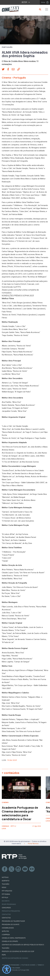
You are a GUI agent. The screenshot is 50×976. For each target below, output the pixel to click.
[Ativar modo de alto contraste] (6, 969)
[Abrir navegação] (46, 9)
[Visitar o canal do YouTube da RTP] (25, 869)
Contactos (6, 914)
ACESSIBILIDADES (8, 928)
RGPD (4, 955)
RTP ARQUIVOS (7, 891)
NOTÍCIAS (5, 877)
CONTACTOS (6, 918)
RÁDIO (4, 887)
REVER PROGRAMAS (9, 904)
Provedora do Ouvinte (10, 924)
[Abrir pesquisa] (39, 9)
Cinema (6, 77)
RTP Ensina (6, 894)
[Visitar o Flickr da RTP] (32, 869)
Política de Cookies (28, 965)
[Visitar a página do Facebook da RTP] (5, 869)
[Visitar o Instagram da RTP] (18, 869)
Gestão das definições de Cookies (15, 958)
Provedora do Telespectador (13, 921)
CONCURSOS (6, 908)
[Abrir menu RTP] (25, 2)
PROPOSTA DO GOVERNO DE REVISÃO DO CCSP (18, 951)
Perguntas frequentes (11, 911)
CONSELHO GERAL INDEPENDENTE (14, 938)
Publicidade (15, 968)
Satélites (5, 931)
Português (7, 47)
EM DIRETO (5, 901)
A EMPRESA (6, 934)
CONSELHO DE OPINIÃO (10, 941)
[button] (4, 69)
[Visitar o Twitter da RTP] (11, 869)
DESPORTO (5, 881)
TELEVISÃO (5, 884)
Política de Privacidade (10, 965)
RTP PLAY (5, 897)
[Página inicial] (9, 9)
